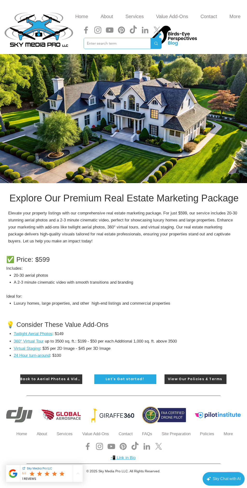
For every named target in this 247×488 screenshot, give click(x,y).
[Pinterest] (121, 30)
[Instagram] (98, 30)
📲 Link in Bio (123, 457)
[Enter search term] (156, 43)
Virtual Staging (27, 348)
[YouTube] (109, 30)
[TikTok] (133, 30)
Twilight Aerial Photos (33, 333)
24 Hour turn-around (32, 355)
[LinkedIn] (145, 30)
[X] (157, 30)
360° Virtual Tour (29, 341)
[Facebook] (86, 30)
